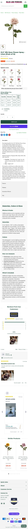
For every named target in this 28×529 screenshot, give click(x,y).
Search (14, 525)
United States (13, 508)
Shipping (4, 187)
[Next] (25, 412)
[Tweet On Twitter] (4, 135)
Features (4, 183)
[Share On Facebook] (2, 135)
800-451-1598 (4, 497)
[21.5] (3, 47)
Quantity (2, 114)
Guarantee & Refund (6, 191)
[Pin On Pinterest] (9, 135)
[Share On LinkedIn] (7, 135)
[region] (14, 340)
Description (4, 140)
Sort (16, 349)
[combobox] (12, 6)
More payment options (14, 129)
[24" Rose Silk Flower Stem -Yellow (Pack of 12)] (8, 449)
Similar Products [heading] (14, 438)
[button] (14, 58)
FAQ (3, 195)
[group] (8, 456)
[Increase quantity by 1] (12, 117)
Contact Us (3, 499)
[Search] (25, 6)
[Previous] (2, 412)
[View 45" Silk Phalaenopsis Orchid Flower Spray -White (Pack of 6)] (20, 427)
